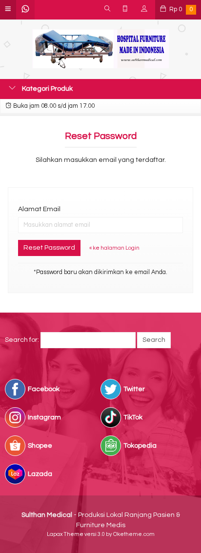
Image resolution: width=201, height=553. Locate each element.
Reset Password (49, 247)
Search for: (22, 339)
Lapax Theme (65, 534)
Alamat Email (39, 209)
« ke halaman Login (114, 248)
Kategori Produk (46, 88)
